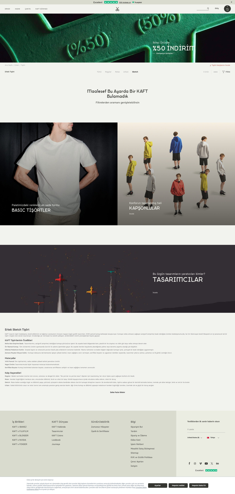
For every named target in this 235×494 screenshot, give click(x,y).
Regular (108, 72)
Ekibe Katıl (135, 440)
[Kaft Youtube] (206, 463)
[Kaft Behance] (217, 463)
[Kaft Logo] (117, 9)
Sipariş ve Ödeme (139, 436)
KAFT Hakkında (59, 427)
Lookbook (56, 440)
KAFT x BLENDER (20, 436)
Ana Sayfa (8, 65)
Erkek (17, 65)
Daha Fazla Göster (117, 392)
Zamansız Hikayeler (100, 427)
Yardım (134, 431)
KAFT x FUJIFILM (20, 431)
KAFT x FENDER (19, 444)
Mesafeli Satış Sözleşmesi (142, 449)
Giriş (217, 8)
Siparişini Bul (137, 427)
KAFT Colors (57, 436)
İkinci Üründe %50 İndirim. (113, 2)
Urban (126, 72)
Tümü (99, 72)
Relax (117, 72)
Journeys (56, 444)
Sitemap (134, 453)
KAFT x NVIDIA (19, 440)
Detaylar (127, 2)
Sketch (135, 72)
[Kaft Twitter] (212, 463)
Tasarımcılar (57, 431)
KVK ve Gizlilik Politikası (141, 457)
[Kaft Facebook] (189, 463)
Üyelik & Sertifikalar (100, 431)
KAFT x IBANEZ (19, 427)
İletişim (134, 466)
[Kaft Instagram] (195, 463)
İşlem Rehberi (137, 444)
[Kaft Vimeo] (201, 463)
